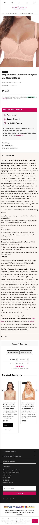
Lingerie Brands (9, 461)
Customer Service (9, 451)
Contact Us (19, 135)
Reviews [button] (12, 359)
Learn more (23, 523)
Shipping (4, 98)
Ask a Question (26, 352)
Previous (2, 41)
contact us (31, 321)
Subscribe (19, 493)
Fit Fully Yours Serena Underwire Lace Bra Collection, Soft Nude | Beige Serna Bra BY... (28, 406)
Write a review (13, 352)
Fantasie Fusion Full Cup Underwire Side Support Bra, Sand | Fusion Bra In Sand (9, 406)
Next (37, 41)
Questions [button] (23, 359)
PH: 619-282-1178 (8, 483)
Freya (8, 143)
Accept (35, 521)
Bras (12, 145)
